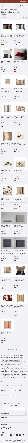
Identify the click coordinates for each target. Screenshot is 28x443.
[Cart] (23, 5)
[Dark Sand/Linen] (16, 208)
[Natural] (15, 181)
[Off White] (15, 153)
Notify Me (16, 285)
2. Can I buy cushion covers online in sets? (11, 390)
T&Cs (12, 2)
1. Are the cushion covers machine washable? (11, 385)
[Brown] (2, 44)
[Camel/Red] (2, 342)
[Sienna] (2, 153)
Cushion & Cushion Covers (13, 9)
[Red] (15, 71)
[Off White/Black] (2, 126)
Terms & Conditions (17, 440)
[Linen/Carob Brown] (15, 208)
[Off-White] (15, 44)
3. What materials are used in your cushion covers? (12, 395)
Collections (6, 9)
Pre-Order (3, 258)
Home (2, 9)
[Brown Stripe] (2, 288)
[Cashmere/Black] (15, 99)
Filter (26, 17)
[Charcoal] (2, 260)
